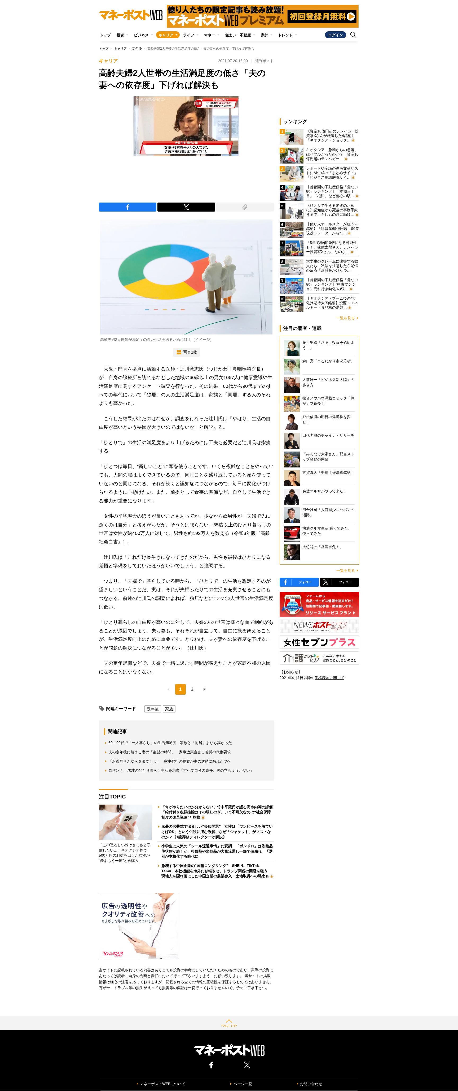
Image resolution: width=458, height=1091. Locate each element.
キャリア (165, 35)
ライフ (188, 35)
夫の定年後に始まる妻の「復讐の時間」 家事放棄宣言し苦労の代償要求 (169, 752)
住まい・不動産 (238, 35)
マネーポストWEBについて (162, 1084)
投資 (120, 35)
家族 (169, 709)
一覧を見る (345, 318)
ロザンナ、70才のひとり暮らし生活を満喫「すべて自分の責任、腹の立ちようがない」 (181, 770)
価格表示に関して (329, 678)
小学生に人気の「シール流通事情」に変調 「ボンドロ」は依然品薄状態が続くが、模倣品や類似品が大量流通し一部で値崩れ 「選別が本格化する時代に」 (217, 851)
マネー (209, 35)
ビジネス (141, 35)
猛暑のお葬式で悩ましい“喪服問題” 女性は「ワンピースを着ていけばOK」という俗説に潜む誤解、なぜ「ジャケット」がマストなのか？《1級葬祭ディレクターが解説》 (217, 831)
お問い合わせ (311, 1084)
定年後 (137, 48)
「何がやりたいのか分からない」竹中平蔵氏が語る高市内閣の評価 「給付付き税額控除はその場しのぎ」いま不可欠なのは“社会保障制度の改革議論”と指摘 (218, 812)
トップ (105, 35)
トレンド (285, 35)
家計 (264, 35)
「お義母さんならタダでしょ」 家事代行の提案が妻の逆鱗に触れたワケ (169, 761)
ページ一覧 (243, 1084)
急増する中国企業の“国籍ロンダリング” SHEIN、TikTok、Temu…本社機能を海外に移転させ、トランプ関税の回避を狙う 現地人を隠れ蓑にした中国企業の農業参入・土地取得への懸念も (216, 871)
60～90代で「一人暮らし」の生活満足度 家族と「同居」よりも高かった (170, 743)
